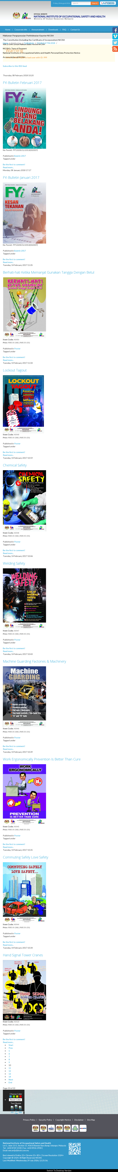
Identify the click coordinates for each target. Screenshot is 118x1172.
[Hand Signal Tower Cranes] (24, 990)
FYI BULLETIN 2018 (46, 43)
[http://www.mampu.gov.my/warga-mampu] (83, 1128)
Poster (17, 348)
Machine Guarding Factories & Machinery (34, 661)
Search (94, 3)
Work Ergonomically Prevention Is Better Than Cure (42, 759)
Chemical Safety (15, 465)
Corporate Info (21, 29)
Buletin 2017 (20, 156)
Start (11, 1045)
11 (10, 1068)
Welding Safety (14, 563)
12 (10, 1071)
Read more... (8, 167)
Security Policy (45, 1120)
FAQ (64, 29)
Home (7, 29)
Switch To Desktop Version (59, 1170)
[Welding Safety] (24, 598)
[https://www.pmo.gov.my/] (43, 1128)
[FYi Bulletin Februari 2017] (24, 118)
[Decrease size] (20, 1109)
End (10, 1082)
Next (11, 1079)
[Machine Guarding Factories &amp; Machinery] (24, 696)
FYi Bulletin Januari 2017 (21, 177)
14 (10, 1076)
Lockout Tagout (15, 370)
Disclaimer (79, 1120)
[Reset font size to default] (16, 1109)
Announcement (38, 29)
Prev (11, 1048)
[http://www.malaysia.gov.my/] (35, 1128)
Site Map (91, 1120)
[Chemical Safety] (24, 500)
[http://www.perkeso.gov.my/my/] (75, 1128)
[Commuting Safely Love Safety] (24, 892)
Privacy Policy (29, 1120)
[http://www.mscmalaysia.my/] (51, 1128)
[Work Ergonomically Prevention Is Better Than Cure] (24, 794)
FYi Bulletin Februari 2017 (22, 82)
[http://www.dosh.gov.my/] (67, 1128)
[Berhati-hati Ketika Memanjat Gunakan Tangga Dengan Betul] (24, 307)
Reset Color (15, 1099)
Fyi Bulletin (29, 43)
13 (10, 1074)
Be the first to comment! (14, 164)
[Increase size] (12, 1109)
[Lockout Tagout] (24, 404)
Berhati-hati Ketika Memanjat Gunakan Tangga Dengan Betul (48, 272)
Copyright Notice (63, 1120)
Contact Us (75, 29)
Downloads (53, 29)
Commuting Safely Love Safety (25, 857)
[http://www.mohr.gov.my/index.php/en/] (59, 1128)
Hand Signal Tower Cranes (23, 955)
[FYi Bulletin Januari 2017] (24, 213)
